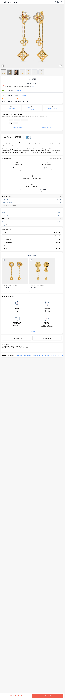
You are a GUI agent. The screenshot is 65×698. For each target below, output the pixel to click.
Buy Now (48, 695)
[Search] (61, 2)
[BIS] (7, 137)
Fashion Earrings (54, 355)
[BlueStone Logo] (11, 2)
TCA (32, 86)
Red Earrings (19, 355)
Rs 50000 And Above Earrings (41, 355)
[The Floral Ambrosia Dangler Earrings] (42, 271)
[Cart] (58, 2)
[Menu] (2, 2)
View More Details (17, 127)
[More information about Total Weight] (9, 199)
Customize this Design (46, 127)
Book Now (19, 90)
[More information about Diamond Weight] (51, 170)
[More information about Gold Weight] (20, 170)
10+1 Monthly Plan (16, 695)
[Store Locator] (55, 2)
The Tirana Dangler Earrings (10, 285)
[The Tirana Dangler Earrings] (15, 271)
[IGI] (18, 137)
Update (24, 95)
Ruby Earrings (27, 355)
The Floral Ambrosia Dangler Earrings (39, 285)
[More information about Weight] (6, 225)
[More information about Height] (22, 191)
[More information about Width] (44, 191)
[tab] (3, 72)
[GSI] (29, 137)
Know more (32, 331)
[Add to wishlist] (60, 65)
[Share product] (3, 65)
